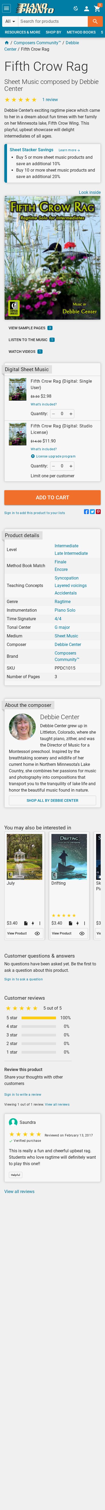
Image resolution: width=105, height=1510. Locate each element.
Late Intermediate (71, 553)
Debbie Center (68, 644)
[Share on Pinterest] (98, 512)
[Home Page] (6, 42)
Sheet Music (66, 635)
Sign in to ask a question (23, 979)
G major (62, 627)
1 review (50, 99)
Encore (61, 569)
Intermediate (66, 545)
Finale (60, 561)
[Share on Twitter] (92, 512)
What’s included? (44, 404)
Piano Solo (65, 610)
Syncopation (67, 578)
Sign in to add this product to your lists (34, 513)
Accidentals (66, 593)
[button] (6, 8)
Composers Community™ (37, 42)
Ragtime (63, 601)
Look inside (90, 192)
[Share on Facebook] (86, 512)
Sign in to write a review (22, 1094)
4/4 (58, 618)
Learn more (68, 150)
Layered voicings (71, 585)
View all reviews (57, 1104)
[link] (35, 8)
